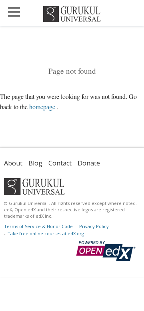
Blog (35, 163)
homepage (42, 106)
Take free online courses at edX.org (46, 233)
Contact (60, 163)
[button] (14, 12)
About (13, 163)
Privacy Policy (94, 226)
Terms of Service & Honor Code (38, 226)
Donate (89, 163)
